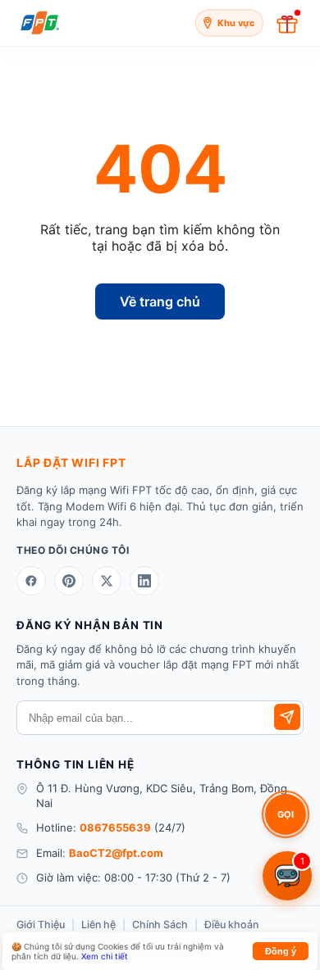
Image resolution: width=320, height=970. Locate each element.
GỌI (285, 814)
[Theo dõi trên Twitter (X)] (106, 581)
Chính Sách (160, 924)
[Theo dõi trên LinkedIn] (144, 581)
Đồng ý (280, 951)
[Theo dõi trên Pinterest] (69, 581)
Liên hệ (98, 924)
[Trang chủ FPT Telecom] (39, 23)
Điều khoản (231, 924)
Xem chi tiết (104, 956)
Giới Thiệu (40, 924)
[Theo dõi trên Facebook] (31, 581)
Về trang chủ (160, 301)
